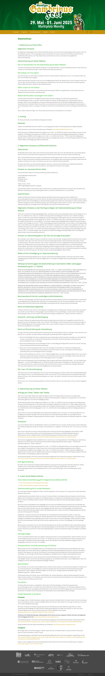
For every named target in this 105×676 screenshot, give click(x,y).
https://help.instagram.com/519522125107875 (64, 637)
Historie (45, 32)
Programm (24, 32)
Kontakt (52, 32)
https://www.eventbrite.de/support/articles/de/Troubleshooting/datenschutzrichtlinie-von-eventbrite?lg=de (47, 437)
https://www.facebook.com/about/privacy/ (64, 624)
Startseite (15, 32)
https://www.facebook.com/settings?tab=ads (46, 617)
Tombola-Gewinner (35, 32)
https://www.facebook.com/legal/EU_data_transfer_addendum (34, 621)
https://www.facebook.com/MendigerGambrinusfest (34, 483)
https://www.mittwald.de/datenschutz (62, 129)
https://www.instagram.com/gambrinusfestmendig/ (34, 485)
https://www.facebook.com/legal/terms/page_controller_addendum (36, 612)
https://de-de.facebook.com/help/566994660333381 (68, 621)
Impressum (90, 674)
